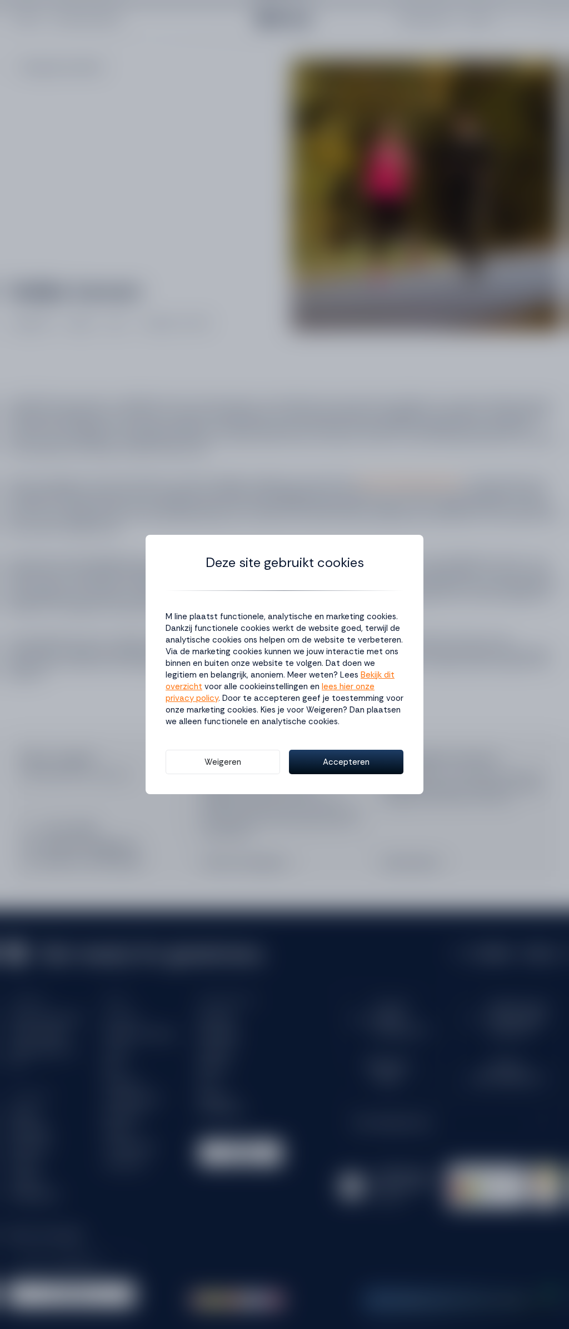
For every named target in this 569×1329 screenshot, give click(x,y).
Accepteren (346, 762)
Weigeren (222, 762)
